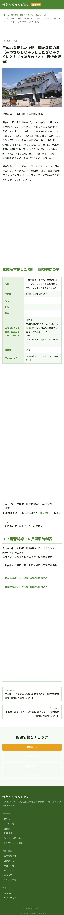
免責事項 (42, 913)
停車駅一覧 (30, 756)
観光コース (9, 870)
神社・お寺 (9, 865)
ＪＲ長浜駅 (43, 512)
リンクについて (11, 893)
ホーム (6, 15)
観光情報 (14, 15)
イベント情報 (10, 879)
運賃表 (7, 828)
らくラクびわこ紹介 (13, 837)
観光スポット (10, 860)
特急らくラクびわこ (16, 5)
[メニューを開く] (59, 5)
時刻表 (30, 746)
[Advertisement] (32, 222)
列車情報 (8, 833)
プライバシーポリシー (27, 913)
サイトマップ (10, 897)
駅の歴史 (8, 875)
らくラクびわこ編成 (13, 842)
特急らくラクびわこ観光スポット (33, 15)
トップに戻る (30, 775)
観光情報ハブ (10, 856)
